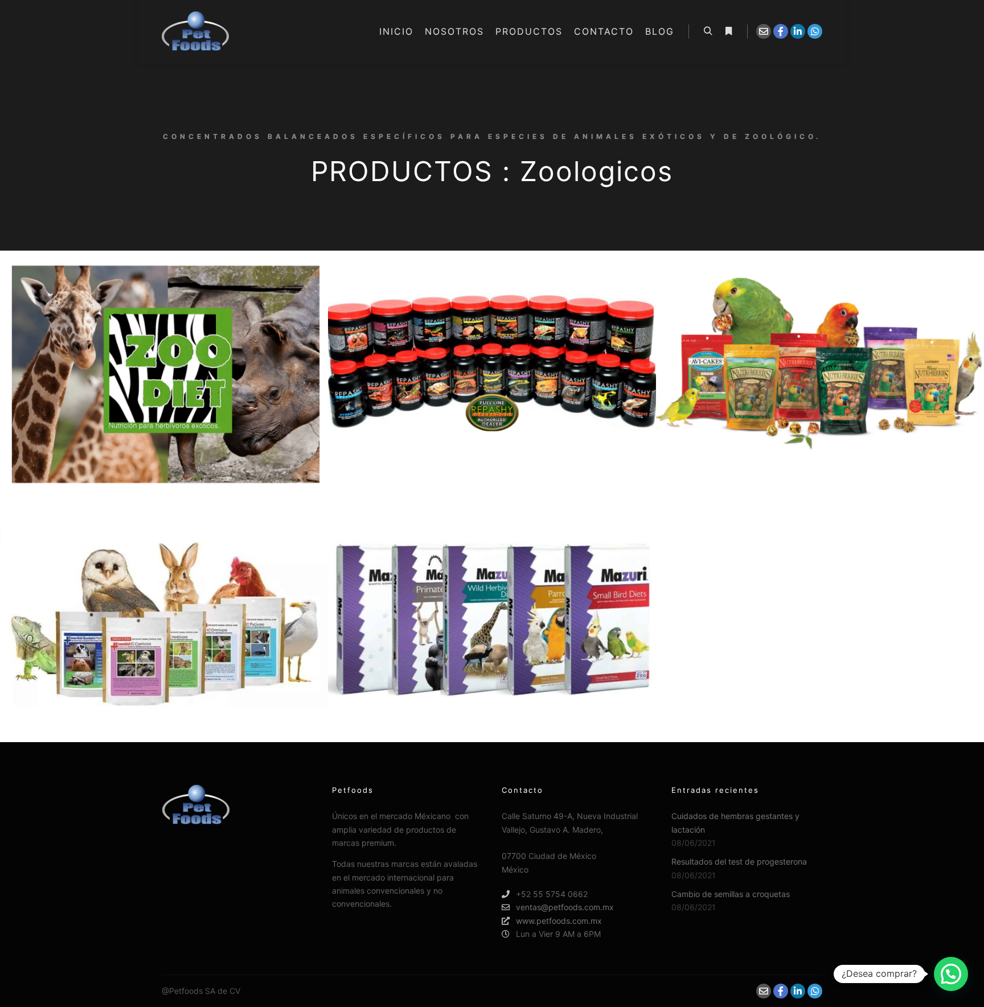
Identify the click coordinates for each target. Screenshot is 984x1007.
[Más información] (728, 31)
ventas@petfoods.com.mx (565, 907)
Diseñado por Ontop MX (287, 991)
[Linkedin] (797, 31)
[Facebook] (780, 31)
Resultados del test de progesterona (739, 861)
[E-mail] (763, 31)
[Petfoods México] (195, 31)
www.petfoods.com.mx (559, 921)
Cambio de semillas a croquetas (730, 894)
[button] (951, 974)
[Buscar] (708, 31)
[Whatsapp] (814, 31)
